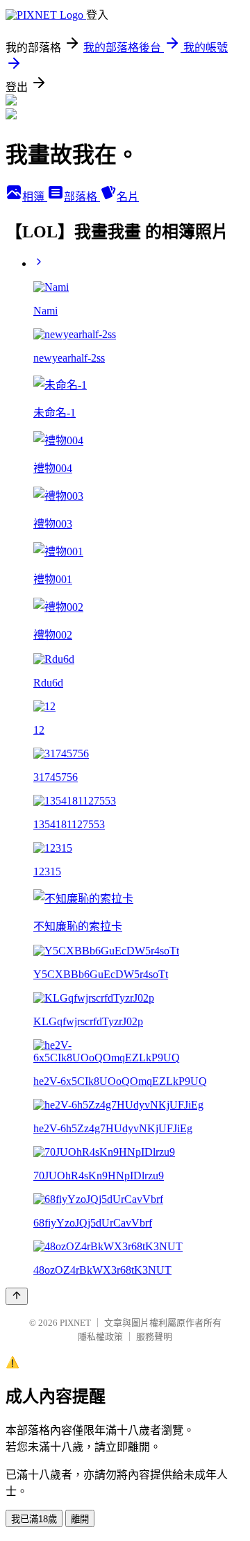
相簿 (34, 197)
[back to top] (17, 1296)
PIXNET (75, 1322)
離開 (80, 1519)
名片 (128, 197)
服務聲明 (154, 1336)
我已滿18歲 (34, 1519)
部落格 (82, 197)
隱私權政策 (100, 1336)
